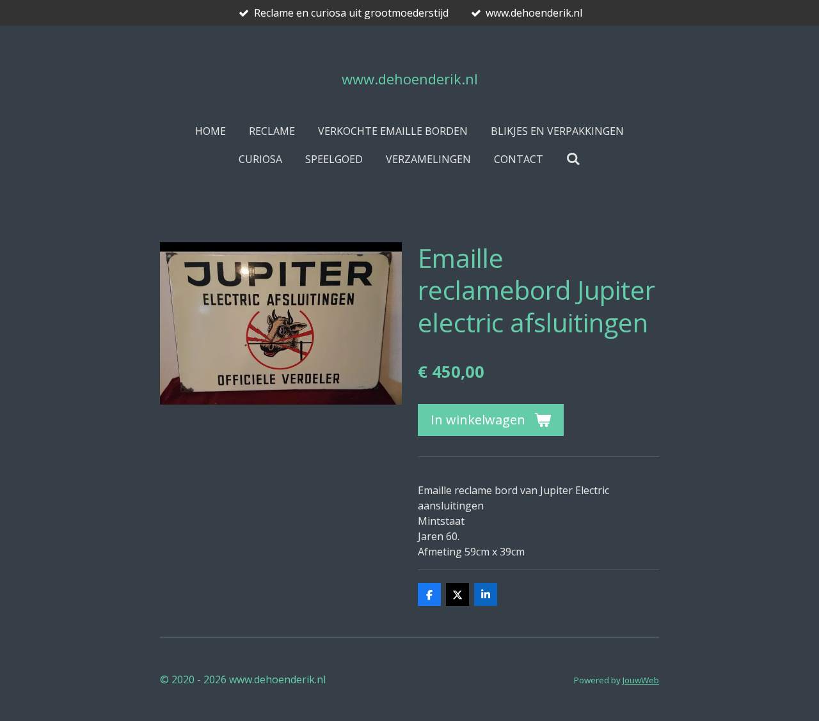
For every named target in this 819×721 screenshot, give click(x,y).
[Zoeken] (573, 158)
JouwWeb (641, 680)
